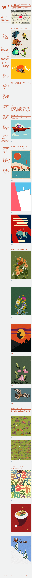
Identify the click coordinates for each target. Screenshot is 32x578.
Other (4, 35)
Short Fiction (5, 37)
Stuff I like (4, 39)
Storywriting (5, 38)
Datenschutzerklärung (17, 575)
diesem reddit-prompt (18, 117)
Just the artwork (5, 33)
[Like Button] (11, 141)
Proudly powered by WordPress (25, 575)
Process (4, 36)
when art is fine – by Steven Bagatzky (7, 575)
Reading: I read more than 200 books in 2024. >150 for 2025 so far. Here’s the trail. (6, 147)
